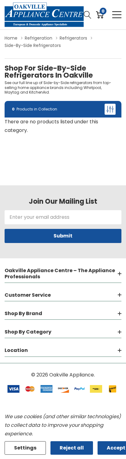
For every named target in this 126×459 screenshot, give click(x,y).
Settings (25, 447)
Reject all (72, 447)
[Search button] (87, 14)
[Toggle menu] (116, 14)
